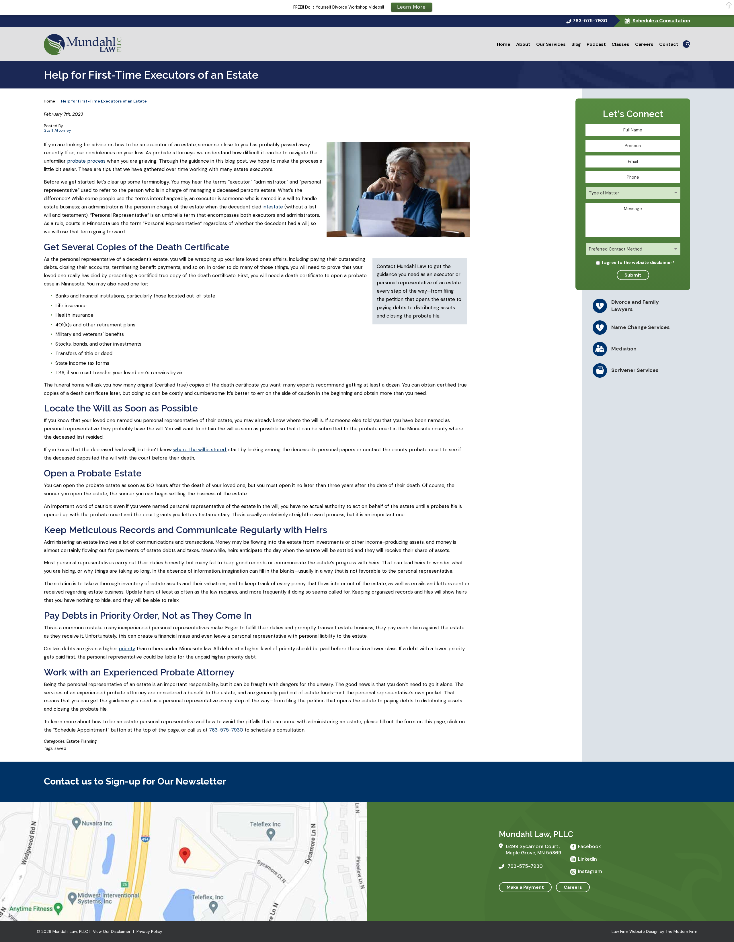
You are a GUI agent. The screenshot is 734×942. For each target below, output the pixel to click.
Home (503, 44)
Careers (644, 44)
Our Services (551, 44)
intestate (273, 207)
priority (127, 648)
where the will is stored (199, 449)
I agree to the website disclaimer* (638, 262)
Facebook (589, 846)
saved (60, 748)
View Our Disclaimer (111, 931)
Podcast (596, 44)
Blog (576, 44)
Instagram (590, 871)
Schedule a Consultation (660, 20)
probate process (86, 161)
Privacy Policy (149, 931)
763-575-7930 (590, 20)
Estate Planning (82, 741)
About (523, 44)
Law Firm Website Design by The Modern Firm (654, 931)
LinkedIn (587, 859)
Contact (668, 44)
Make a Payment (525, 887)
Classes (620, 44)
